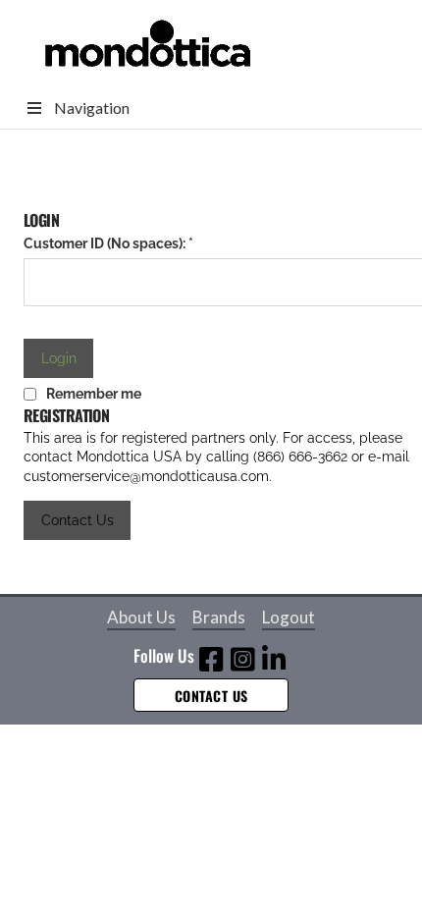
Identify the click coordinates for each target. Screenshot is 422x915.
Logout (288, 617)
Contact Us (77, 520)
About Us (141, 617)
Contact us (211, 695)
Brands (218, 617)
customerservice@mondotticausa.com (146, 476)
